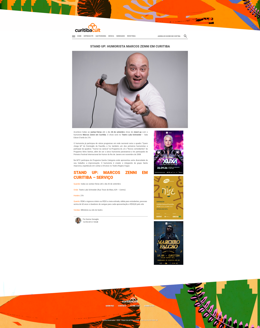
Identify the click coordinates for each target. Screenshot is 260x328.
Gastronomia (101, 36)
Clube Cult (135, 306)
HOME (79, 36)
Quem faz (110, 306)
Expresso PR (88, 36)
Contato (122, 306)
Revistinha (131, 36)
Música (111, 36)
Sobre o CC (149, 306)
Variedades (120, 36)
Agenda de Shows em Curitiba (169, 36)
